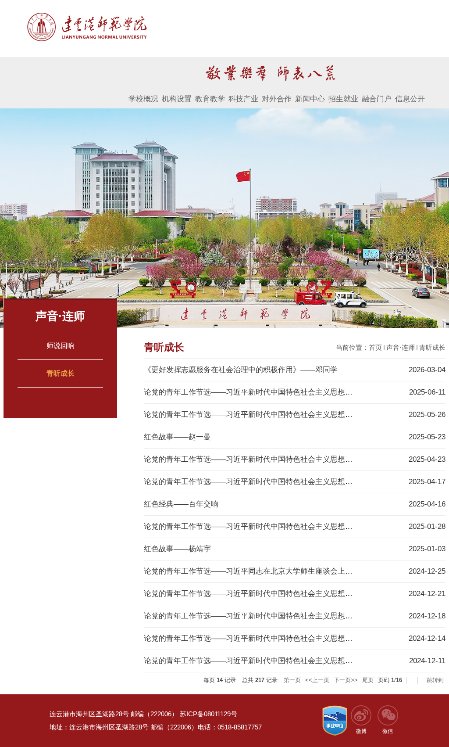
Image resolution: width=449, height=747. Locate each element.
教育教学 (210, 99)
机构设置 (177, 99)
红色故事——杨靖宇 (177, 549)
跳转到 (436, 680)
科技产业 (243, 99)
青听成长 (432, 347)
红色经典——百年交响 (181, 504)
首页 (375, 347)
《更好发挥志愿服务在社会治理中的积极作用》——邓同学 (241, 370)
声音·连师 (400, 347)
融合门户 (377, 99)
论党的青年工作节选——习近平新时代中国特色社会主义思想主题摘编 (259, 392)
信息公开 (410, 99)
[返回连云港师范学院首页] (86, 14)
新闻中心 (310, 99)
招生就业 (343, 99)
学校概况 (143, 99)
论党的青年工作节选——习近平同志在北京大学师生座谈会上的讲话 (255, 571)
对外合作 (277, 99)
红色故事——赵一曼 (177, 437)
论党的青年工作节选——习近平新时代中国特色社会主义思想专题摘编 (259, 526)
